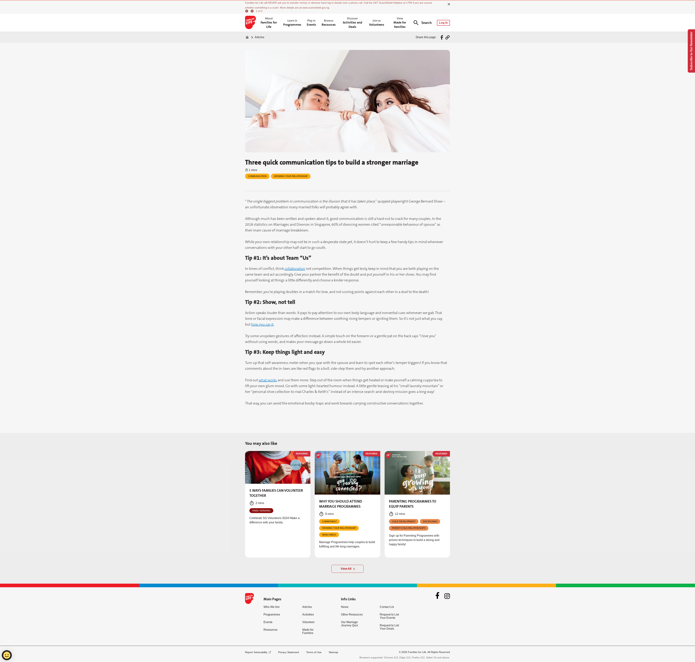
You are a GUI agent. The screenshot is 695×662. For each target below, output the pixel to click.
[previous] (247, 11)
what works (268, 380)
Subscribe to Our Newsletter (691, 51)
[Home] (247, 37)
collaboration (295, 268)
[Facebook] (437, 596)
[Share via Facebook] (442, 37)
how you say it (262, 324)
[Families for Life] (251, 23)
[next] (252, 11)
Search (426, 22)
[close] (448, 4)
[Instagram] (447, 596)
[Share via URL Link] (447, 37)
